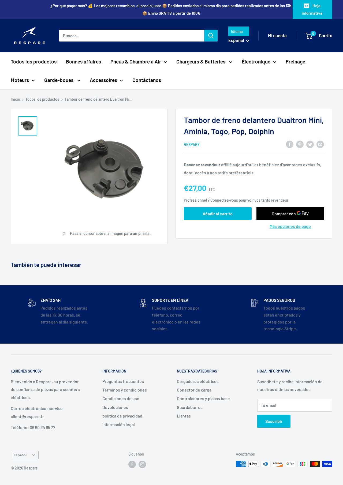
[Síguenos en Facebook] (132, 464)
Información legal (118, 424)
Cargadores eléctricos (198, 381)
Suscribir (273, 421)
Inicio (15, 99)
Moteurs (20, 80)
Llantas (184, 415)
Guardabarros (190, 407)
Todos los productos (34, 61)
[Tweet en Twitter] (310, 144)
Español (20, 455)
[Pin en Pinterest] (300, 144)
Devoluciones (115, 407)
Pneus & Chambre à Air (135, 61)
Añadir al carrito (218, 213)
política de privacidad (122, 415)
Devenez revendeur (202, 164)
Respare (192, 144)
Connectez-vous (224, 200)
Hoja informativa (312, 9)
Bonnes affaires (83, 61)
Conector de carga (194, 389)
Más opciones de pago (290, 226)
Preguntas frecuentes (123, 381)
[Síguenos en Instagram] (142, 464)
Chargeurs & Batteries (201, 61)
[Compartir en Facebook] (289, 144)
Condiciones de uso (120, 398)
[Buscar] (211, 36)
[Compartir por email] (320, 144)
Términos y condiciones (124, 389)
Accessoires (103, 80)
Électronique (256, 61)
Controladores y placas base (203, 398)
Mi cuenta (277, 35)
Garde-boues (59, 80)
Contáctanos (146, 80)
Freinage (295, 61)
